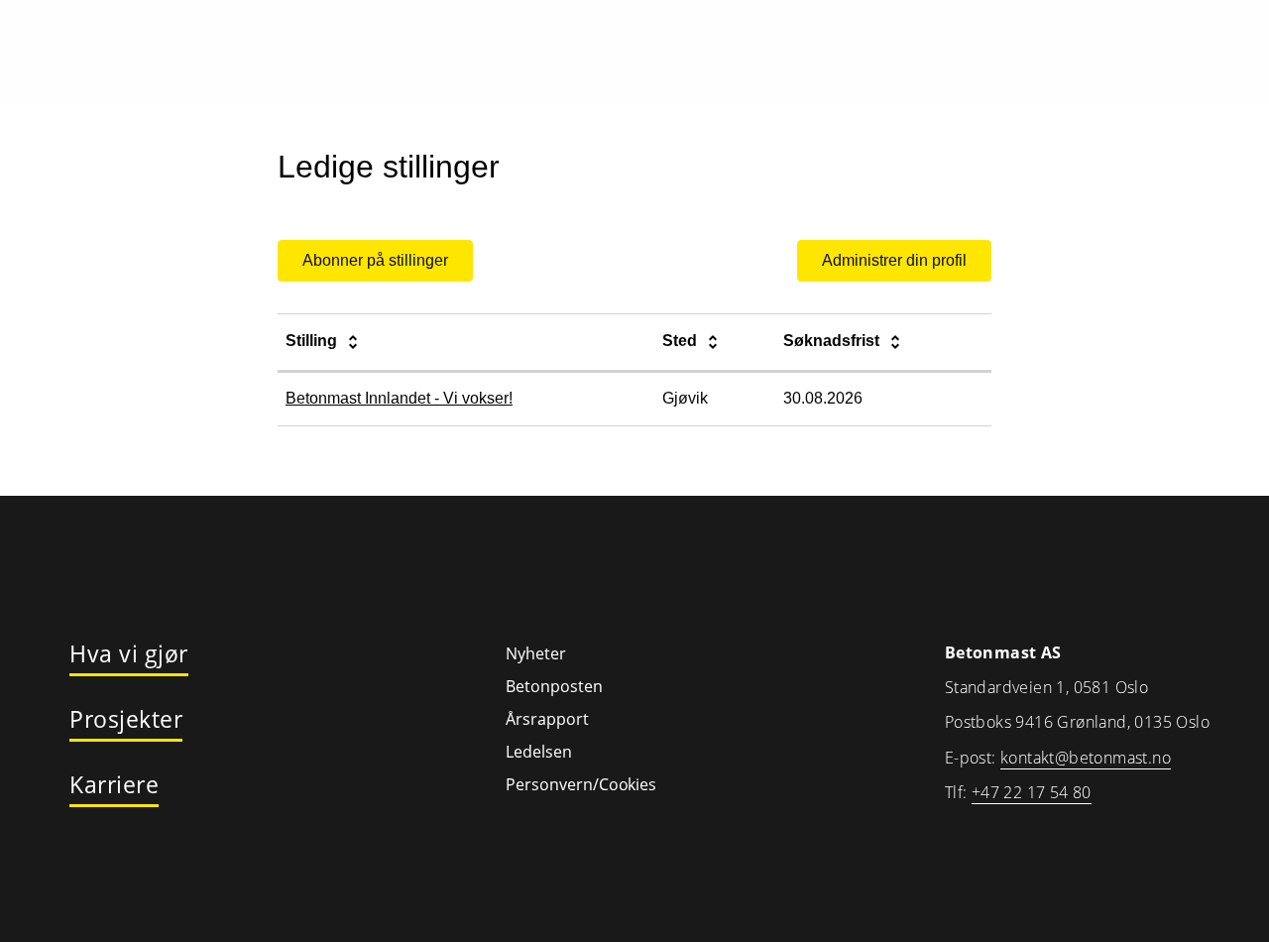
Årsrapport (547, 719)
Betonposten (554, 686)
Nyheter (536, 653)
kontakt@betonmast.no (1085, 757)
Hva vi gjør (128, 654)
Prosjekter (125, 720)
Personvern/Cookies (581, 784)
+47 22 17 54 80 (1032, 792)
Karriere (114, 785)
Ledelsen (539, 752)
